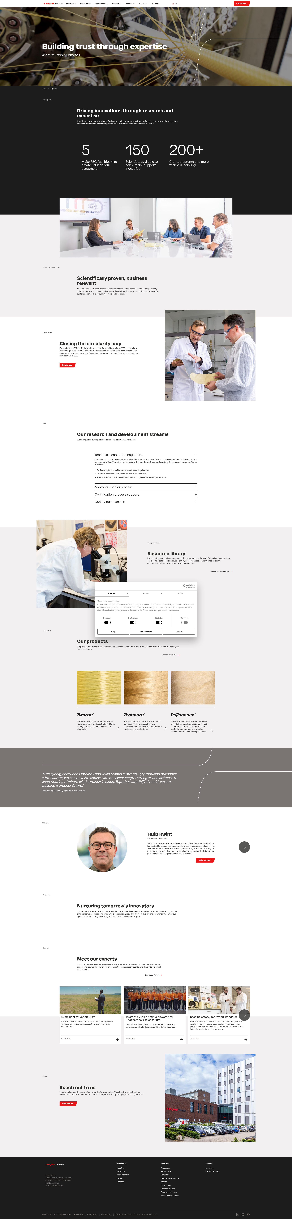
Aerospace (165, 1168)
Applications (100, 4)
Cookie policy (106, 1214)
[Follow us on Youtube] (248, 1214)
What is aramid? (169, 655)
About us (142, 4)
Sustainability (123, 1175)
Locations (121, 1171)
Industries (84, 4)
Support (209, 1163)
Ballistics (165, 1175)
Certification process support (117, 494)
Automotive (166, 1171)
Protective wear (168, 1189)
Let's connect (205, 860)
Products (115, 4)
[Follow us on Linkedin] (237, 1214)
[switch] (133, 622)
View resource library (219, 572)
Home (44, 88)
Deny (113, 632)
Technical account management (118, 455)
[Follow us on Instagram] (243, 1214)
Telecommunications (170, 1196)
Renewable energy (169, 1192)
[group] (146, 46)
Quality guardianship (110, 502)
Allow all (178, 632)
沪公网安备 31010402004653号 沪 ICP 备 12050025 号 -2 (136, 1214)
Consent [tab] (111, 593)
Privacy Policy (92, 1214)
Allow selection (146, 632)
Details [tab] (146, 593)
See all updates (151, 975)
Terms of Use (78, 1214)
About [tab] (180, 593)
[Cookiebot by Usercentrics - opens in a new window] (185, 586)
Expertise (70, 4)
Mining (164, 1182)
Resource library (213, 1171)
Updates (129, 4)
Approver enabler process (114, 487)
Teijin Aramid (122, 1163)
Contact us (241, 4)
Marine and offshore (170, 1178)
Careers (155, 4)
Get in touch (67, 1104)
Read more (67, 365)
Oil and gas (166, 1185)
